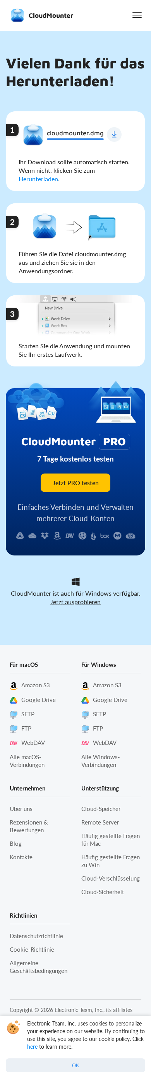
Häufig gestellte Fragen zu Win (110, 860)
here (32, 1046)
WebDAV (33, 742)
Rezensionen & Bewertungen (29, 826)
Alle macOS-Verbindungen (27, 760)
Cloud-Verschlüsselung (110, 878)
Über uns (21, 808)
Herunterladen (38, 178)
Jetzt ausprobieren (75, 601)
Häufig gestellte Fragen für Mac (110, 839)
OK (75, 1065)
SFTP (27, 713)
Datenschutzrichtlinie (36, 935)
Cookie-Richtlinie (32, 949)
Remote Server (100, 822)
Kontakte (21, 856)
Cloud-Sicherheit (102, 891)
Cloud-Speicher (100, 808)
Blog (16, 843)
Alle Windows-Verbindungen (100, 760)
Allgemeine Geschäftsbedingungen (38, 966)
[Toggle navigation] (137, 15)
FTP (26, 728)
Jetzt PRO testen (76, 482)
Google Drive (38, 699)
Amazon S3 (35, 684)
